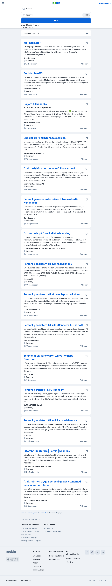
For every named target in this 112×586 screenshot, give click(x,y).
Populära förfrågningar (29, 519)
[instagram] (92, 552)
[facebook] (87, 552)
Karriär (35, 563)
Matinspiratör (32, 42)
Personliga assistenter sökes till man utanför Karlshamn (51, 201)
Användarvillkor (11, 580)
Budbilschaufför (33, 73)
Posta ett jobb (54, 559)
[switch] (87, 33)
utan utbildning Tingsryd (29, 528)
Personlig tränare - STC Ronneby (44, 389)
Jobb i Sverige (38, 570)
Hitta (56, 20)
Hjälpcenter (37, 566)
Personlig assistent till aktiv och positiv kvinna (52, 294)
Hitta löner (70, 562)
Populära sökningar (73, 558)
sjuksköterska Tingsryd (29, 537)
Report (85, 64)
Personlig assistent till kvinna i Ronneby (48, 263)
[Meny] (3, 3)
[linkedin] (103, 552)
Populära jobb (48, 528)
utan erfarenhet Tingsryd (30, 531)
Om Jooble (37, 556)
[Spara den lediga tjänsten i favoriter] (86, 43)
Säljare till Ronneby (35, 104)
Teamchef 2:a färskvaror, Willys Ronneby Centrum (48, 357)
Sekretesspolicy (26, 580)
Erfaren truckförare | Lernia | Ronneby (47, 451)
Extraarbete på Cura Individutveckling (47, 233)
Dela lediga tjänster (56, 556)
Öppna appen (105, 3)
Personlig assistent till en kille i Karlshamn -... (51, 420)
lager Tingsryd (26, 534)
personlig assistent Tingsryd (31, 541)
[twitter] (97, 552)
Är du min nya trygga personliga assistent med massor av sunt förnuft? (52, 483)
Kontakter (36, 559)
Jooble (103, 581)
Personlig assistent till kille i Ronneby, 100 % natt (53, 325)
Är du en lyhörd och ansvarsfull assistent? (49, 168)
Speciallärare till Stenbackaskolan (45, 137)
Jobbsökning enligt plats (52, 531)
